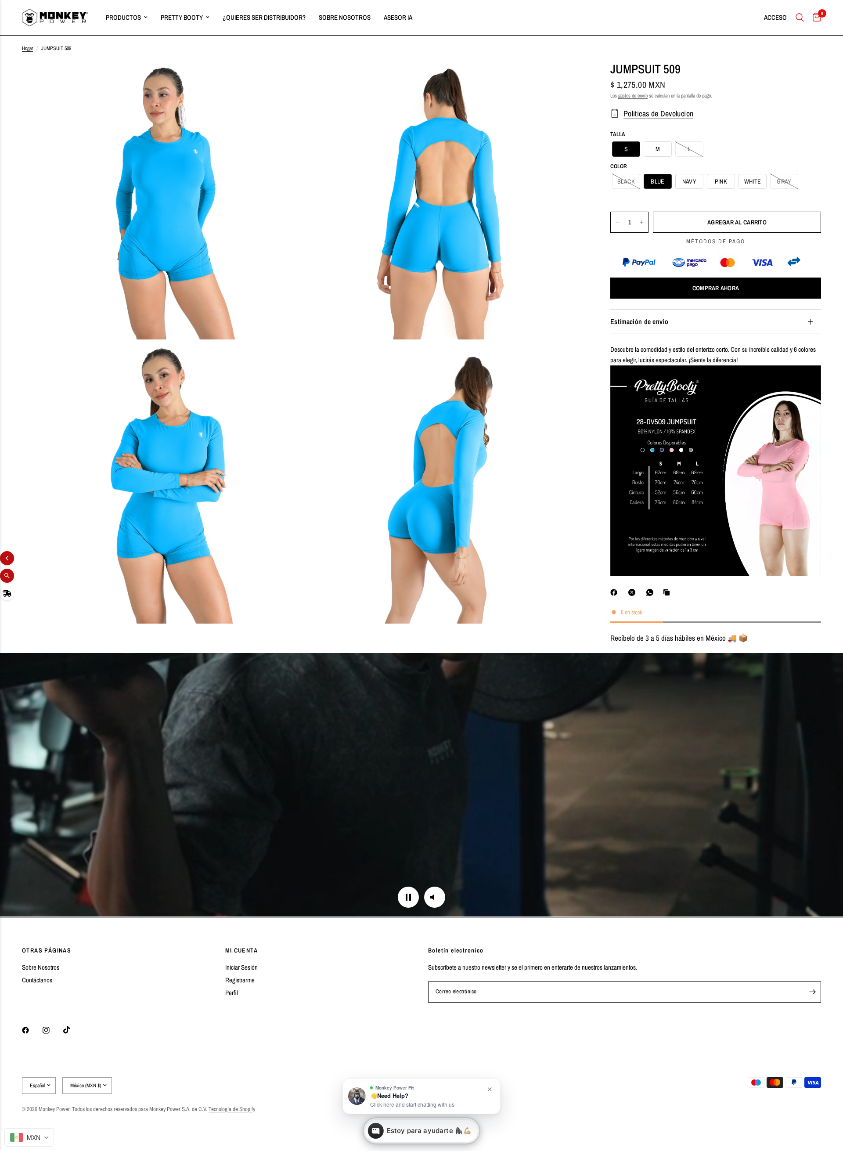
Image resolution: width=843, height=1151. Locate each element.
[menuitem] (126, 17)
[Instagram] (52, 1030)
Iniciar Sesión (241, 967)
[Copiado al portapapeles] (668, 592)
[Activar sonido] (434, 897)
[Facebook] (615, 592)
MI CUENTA (241, 950)
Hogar (27, 48)
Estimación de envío (639, 321)
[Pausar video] (408, 897)
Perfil (231, 992)
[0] (814, 17)
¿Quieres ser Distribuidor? (264, 17)
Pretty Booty (182, 17)
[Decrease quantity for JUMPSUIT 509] (617, 222)
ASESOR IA (398, 17)
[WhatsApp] (651, 592)
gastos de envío (633, 95)
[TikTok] (73, 1029)
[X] (633, 592)
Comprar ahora (715, 288)
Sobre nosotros (345, 17)
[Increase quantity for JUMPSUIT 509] (641, 222)
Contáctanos (37, 980)
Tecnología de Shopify (232, 1109)
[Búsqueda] (799, 17)
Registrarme (240, 980)
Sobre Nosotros (40, 967)
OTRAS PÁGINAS (46, 950)
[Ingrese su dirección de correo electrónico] (812, 992)
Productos (123, 17)
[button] (626, 149)
